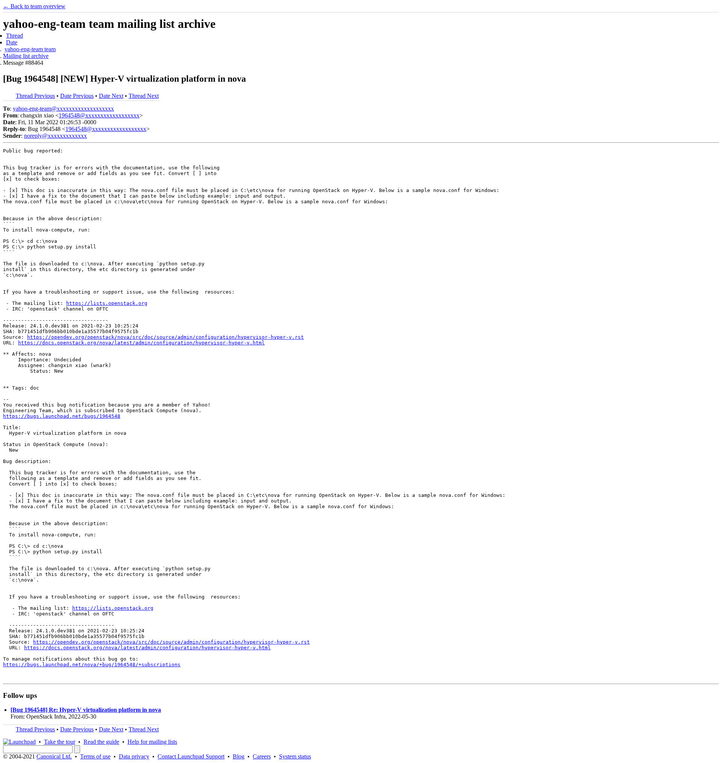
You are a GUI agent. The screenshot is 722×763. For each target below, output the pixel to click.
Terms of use (95, 756)
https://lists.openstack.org (106, 303)
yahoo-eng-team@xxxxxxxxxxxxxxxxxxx (63, 108)
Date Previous (77, 96)
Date (11, 42)
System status (295, 756)
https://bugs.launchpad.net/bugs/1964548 (61, 416)
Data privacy (134, 756)
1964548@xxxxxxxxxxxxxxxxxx (99, 115)
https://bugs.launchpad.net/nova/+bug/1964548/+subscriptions (91, 664)
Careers (262, 756)
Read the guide (101, 742)
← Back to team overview (34, 6)
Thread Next (144, 96)
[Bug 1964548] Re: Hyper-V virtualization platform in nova (86, 710)
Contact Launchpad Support (191, 756)
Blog (238, 756)
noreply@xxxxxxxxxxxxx (55, 135)
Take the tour (59, 742)
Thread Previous (35, 96)
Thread (14, 35)
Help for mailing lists (152, 742)
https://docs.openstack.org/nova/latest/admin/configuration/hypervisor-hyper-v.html (141, 343)
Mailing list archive (26, 56)
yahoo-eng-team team (30, 49)
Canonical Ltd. (54, 756)
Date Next (111, 96)
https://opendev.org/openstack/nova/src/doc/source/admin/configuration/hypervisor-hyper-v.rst (165, 337)
